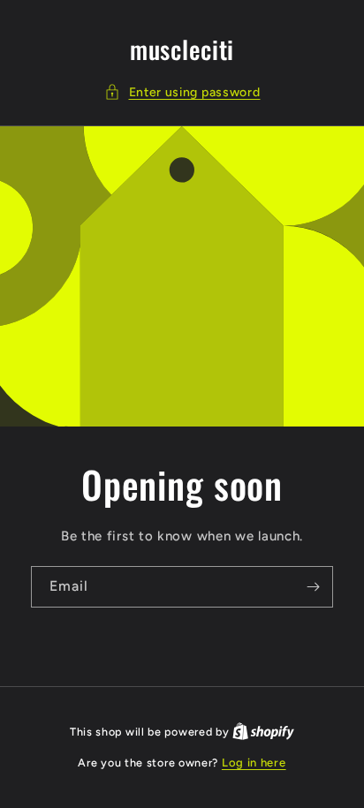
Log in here (254, 762)
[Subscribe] (312, 587)
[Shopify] (263, 731)
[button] (182, 92)
